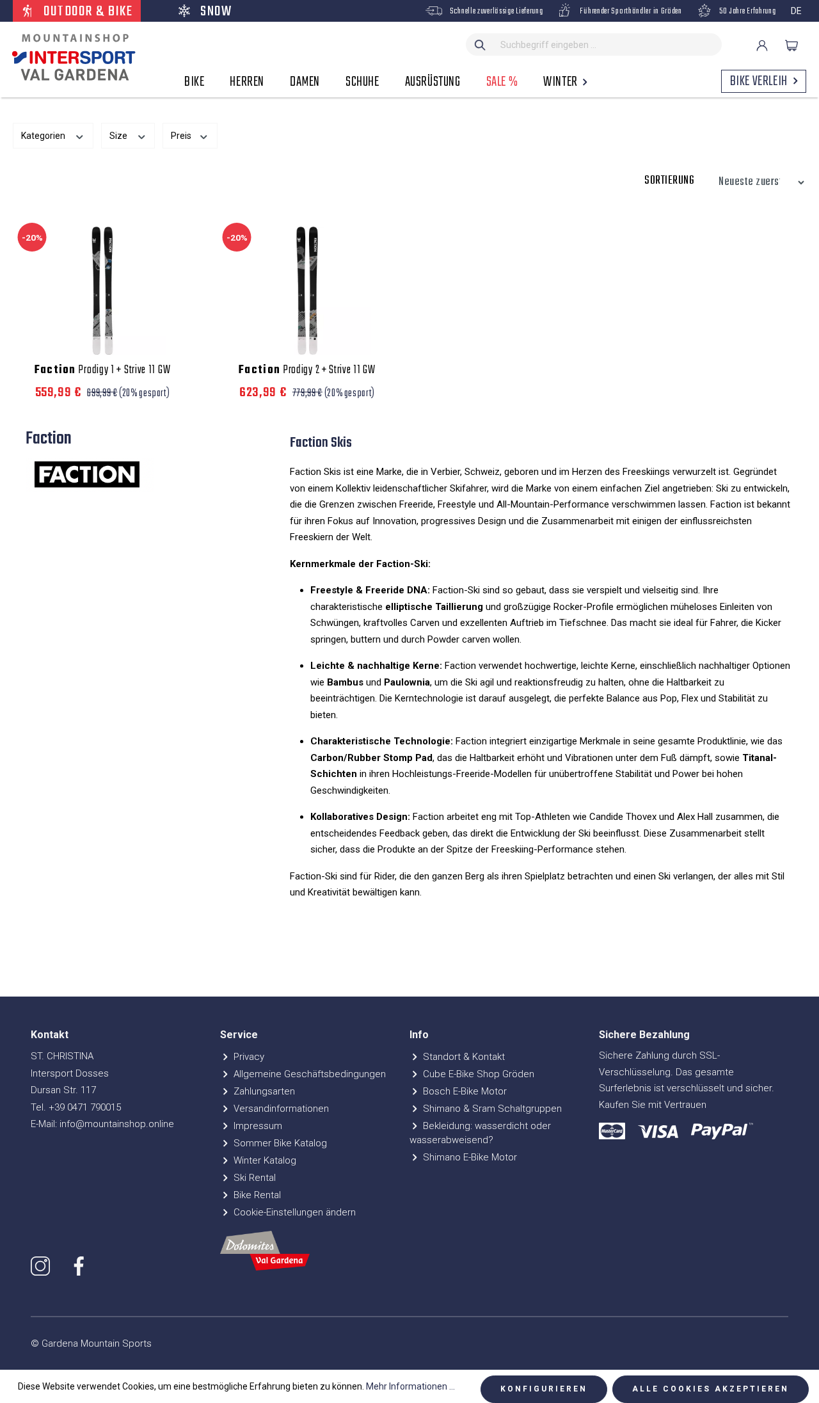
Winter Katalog (263, 1160)
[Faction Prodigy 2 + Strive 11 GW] (307, 291)
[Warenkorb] (791, 45)
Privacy (247, 1056)
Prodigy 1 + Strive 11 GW (103, 370)
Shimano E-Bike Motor (468, 1157)
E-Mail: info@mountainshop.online (102, 1124)
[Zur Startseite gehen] (70, 58)
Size (119, 136)
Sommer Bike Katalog (279, 1143)
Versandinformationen (280, 1108)
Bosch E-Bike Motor (463, 1091)
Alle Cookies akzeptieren (710, 1388)
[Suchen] (480, 44)
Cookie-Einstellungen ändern (293, 1212)
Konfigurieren (543, 1388)
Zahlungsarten (263, 1091)
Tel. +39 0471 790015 (76, 1107)
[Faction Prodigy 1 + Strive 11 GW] (102, 291)
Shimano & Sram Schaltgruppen (491, 1108)
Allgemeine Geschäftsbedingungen (308, 1074)
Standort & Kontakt (462, 1056)
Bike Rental (256, 1195)
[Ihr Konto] (762, 45)
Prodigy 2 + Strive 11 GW (307, 370)
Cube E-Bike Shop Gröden (477, 1074)
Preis (182, 136)
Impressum (256, 1126)
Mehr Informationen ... (410, 1386)
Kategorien (44, 136)
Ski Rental (253, 1177)
